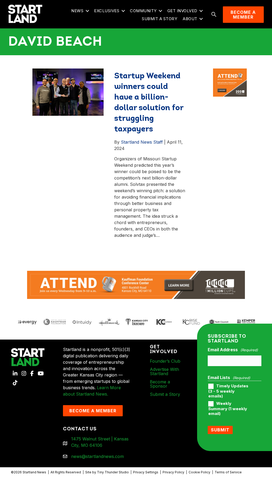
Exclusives (106, 10)
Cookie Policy (199, 472)
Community (143, 10)
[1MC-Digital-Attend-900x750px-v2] (230, 71)
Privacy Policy (173, 472)
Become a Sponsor (160, 384)
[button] (87, 11)
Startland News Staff (142, 142)
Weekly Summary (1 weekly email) (227, 408)
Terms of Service (228, 472)
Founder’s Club (165, 361)
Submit (220, 429)
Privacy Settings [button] (145, 472)
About (190, 18)
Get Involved (182, 10)
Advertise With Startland (164, 371)
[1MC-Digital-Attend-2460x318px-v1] (136, 284)
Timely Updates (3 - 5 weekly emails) (228, 391)
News (77, 10)
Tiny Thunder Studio (113, 472)
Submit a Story (159, 18)
